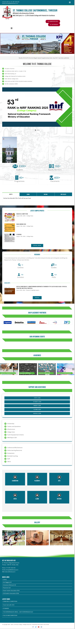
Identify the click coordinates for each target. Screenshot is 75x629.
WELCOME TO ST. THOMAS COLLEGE (37, 64)
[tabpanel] (37, 199)
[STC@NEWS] (9, 238)
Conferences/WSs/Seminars (15, 447)
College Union (11, 432)
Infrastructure (11, 429)
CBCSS (9, 461)
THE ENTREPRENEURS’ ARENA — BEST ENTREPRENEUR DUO (18, 612)
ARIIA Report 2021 (12, 437)
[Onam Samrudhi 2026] (9, 227)
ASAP (8, 459)
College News (30, 216)
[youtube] (38, 627)
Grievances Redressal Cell (9, 585)
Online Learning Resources (14, 450)
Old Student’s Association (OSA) (11, 593)
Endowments (10, 453)
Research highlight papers (32, 290)
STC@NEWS (19, 234)
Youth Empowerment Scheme (15, 435)
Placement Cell (6, 587)
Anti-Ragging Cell (7, 582)
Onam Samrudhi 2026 (21, 224)
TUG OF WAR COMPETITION (10, 615)
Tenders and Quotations (14, 426)
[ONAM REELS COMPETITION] (9, 217)
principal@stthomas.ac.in (12, 569)
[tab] (11, 194)
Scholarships (10, 423)
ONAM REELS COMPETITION (22, 214)
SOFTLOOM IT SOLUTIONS (43, 624)
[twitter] (35, 627)
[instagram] (41, 627)
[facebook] (33, 627)
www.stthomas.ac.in (10, 571)
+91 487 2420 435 (10, 568)
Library (5, 579)
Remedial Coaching (12, 456)
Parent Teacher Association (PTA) (11, 590)
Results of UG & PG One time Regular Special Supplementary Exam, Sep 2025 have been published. (38, 58)
